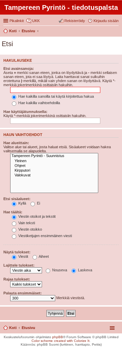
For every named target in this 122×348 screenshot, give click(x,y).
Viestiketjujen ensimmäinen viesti (44, 236)
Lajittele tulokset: (19, 265)
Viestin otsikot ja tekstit (36, 216)
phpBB (57, 337)
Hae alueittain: (16, 143)
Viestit (22, 256)
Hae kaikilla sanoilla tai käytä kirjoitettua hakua (55, 96)
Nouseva (59, 270)
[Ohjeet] (54, 165)
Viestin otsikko (29, 229)
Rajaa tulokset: (16, 279)
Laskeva (84, 270)
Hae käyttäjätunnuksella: (25, 112)
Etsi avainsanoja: (18, 68)
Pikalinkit (16, 21)
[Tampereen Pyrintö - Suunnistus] (54, 156)
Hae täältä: (12, 212)
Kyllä (21, 203)
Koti (13, 328)
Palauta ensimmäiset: (22, 293)
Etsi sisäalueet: (16, 199)
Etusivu (28, 328)
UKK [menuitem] (36, 21)
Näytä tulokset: (16, 252)
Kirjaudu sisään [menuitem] (106, 21)
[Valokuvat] (54, 175)
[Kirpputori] (54, 170)
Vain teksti (26, 223)
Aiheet (43, 256)
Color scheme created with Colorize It (60, 341)
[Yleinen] (54, 161)
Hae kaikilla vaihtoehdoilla (38, 103)
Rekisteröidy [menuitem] (74, 21)
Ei (38, 203)
